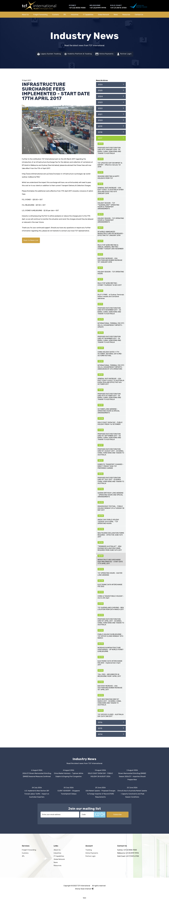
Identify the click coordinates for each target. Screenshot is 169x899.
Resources (126, 15)
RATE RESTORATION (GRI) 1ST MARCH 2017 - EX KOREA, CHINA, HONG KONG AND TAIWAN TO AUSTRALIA (109, 702)
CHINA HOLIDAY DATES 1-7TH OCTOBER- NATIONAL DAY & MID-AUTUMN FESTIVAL (110, 354)
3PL (64, 15)
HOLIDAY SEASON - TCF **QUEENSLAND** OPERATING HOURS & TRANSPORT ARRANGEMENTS (108, 206)
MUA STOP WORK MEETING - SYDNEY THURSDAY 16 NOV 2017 (110, 284)
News (116, 15)
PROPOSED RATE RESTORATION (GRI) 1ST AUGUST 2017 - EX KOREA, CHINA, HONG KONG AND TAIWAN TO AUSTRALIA (111, 452)
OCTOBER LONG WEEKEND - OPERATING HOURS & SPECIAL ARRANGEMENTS (109, 411)
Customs (55, 15)
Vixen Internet (86, 889)
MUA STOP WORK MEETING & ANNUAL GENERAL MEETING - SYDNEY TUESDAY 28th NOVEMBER (110, 247)
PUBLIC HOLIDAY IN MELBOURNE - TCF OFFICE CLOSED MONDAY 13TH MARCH (110, 636)
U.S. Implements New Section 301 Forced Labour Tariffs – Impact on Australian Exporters (37, 794)
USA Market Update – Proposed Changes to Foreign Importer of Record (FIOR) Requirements (100, 794)
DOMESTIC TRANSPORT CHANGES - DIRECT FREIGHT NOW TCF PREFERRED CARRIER (111, 466)
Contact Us (139, 15)
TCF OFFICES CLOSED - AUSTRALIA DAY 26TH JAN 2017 (111, 715)
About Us (25, 15)
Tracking (88, 850)
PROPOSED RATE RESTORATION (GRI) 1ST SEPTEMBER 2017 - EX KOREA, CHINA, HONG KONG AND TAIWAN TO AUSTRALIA (109, 436)
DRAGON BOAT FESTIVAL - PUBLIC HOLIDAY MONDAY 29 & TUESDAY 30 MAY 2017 (111, 508)
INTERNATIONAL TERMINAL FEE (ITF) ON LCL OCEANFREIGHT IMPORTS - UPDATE (111, 325)
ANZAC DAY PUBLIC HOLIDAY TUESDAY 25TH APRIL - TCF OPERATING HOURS (108, 521)
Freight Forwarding (40, 15)
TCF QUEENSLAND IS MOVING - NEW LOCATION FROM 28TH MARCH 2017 (111, 608)
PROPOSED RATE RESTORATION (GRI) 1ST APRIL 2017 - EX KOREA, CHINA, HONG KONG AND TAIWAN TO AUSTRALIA (111, 622)
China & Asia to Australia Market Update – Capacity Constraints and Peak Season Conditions (132, 794)
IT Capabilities (88, 15)
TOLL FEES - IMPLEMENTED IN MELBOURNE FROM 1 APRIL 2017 (109, 675)
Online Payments (106, 54)
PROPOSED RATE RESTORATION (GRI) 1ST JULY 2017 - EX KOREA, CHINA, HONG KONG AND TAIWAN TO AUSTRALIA (111, 480)
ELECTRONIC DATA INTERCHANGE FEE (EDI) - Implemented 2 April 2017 (110, 663)
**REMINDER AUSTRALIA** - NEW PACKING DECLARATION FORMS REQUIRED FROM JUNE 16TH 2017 (110, 548)
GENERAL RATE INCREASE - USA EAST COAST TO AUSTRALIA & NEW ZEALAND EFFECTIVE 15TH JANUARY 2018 (111, 190)
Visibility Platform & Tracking (79, 54)
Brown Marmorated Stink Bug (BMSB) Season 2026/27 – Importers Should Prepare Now (132, 776)
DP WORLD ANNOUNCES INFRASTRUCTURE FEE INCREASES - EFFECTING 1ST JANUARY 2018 (111, 233)
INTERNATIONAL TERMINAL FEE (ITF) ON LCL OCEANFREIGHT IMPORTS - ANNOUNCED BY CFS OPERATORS (111, 367)
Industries (74, 15)
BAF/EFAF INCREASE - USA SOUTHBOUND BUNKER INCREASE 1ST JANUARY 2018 (110, 260)
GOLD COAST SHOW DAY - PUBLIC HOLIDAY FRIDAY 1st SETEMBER (110, 423)
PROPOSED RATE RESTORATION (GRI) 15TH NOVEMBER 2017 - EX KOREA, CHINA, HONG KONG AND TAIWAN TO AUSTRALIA (109, 311)
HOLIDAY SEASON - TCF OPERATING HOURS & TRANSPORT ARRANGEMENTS (111, 220)
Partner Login (126, 54)
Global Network (103, 15)
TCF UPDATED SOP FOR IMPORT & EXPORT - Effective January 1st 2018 (110, 165)
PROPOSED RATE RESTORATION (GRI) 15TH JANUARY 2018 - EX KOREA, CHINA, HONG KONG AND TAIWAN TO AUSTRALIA (109, 150)
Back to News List (31, 240)
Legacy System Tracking (50, 54)
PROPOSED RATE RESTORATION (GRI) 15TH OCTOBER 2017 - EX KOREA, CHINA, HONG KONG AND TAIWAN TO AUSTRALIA (109, 396)
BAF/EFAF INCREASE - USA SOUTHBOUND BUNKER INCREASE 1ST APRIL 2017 (110, 688)
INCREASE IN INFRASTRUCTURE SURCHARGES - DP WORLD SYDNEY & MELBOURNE (110, 649)
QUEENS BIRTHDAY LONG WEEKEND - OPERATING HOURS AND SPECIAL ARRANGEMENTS (110, 495)
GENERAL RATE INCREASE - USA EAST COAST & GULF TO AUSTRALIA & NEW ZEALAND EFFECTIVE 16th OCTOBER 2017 (111, 381)
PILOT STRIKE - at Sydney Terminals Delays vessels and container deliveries (111, 296)
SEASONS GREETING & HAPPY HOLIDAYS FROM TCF (108, 177)
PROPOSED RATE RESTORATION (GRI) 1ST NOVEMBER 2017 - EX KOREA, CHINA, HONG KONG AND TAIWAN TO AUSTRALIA (109, 339)
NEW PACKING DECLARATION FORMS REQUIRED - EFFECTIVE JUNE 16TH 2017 (111, 535)
